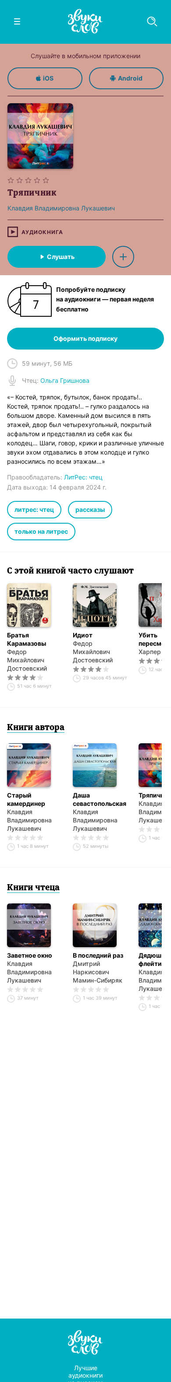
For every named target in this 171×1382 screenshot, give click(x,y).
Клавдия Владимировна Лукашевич (29, 820)
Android (130, 78)
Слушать (61, 256)
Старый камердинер (26, 799)
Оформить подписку (85, 338)
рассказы (90, 509)
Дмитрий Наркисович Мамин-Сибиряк (97, 972)
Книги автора (35, 728)
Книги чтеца (33, 888)
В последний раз (98, 955)
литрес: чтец (34, 509)
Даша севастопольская (99, 799)
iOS (48, 78)
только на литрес (41, 531)
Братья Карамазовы (26, 639)
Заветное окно (29, 955)
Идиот (83, 635)
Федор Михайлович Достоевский (27, 660)
